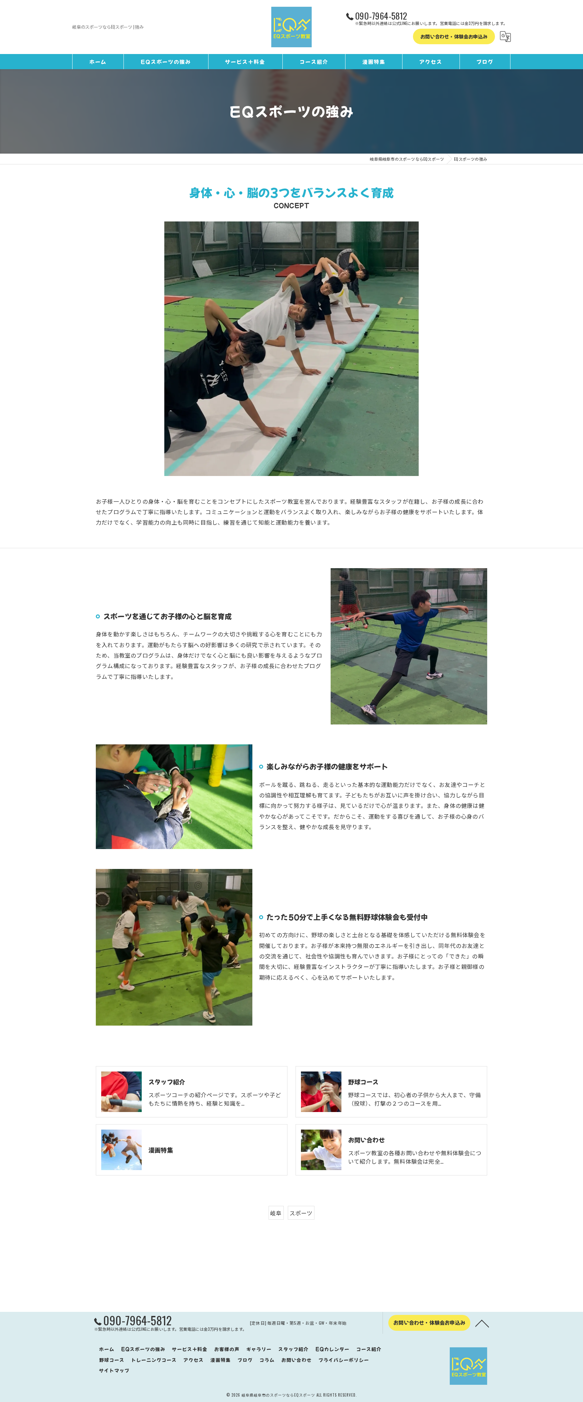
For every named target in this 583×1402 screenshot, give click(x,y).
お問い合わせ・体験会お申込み (454, 36)
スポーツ (301, 1213)
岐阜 (276, 1213)
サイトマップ (114, 1370)
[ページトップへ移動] (482, 1323)
